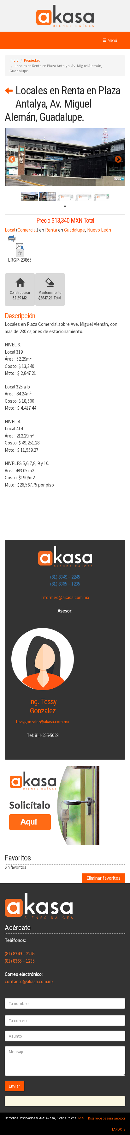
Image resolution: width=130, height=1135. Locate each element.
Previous (11, 159)
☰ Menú (110, 40)
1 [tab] (65, 206)
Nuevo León (99, 230)
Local (10, 230)
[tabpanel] (29, 197)
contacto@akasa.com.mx (29, 981)
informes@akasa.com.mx (65, 597)
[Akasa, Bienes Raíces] (65, 15)
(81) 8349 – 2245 (65, 577)
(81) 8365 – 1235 (65, 584)
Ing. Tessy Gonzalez (42, 706)
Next (117, 159)
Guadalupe (74, 230)
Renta (51, 230)
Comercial (27, 230)
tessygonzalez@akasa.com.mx (42, 721)
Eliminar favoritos (103, 878)
